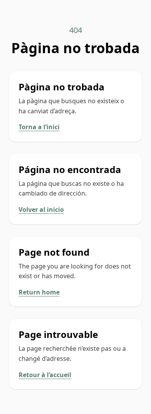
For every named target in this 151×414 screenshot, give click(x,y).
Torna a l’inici (39, 127)
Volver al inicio (41, 209)
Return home (39, 292)
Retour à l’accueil (45, 375)
